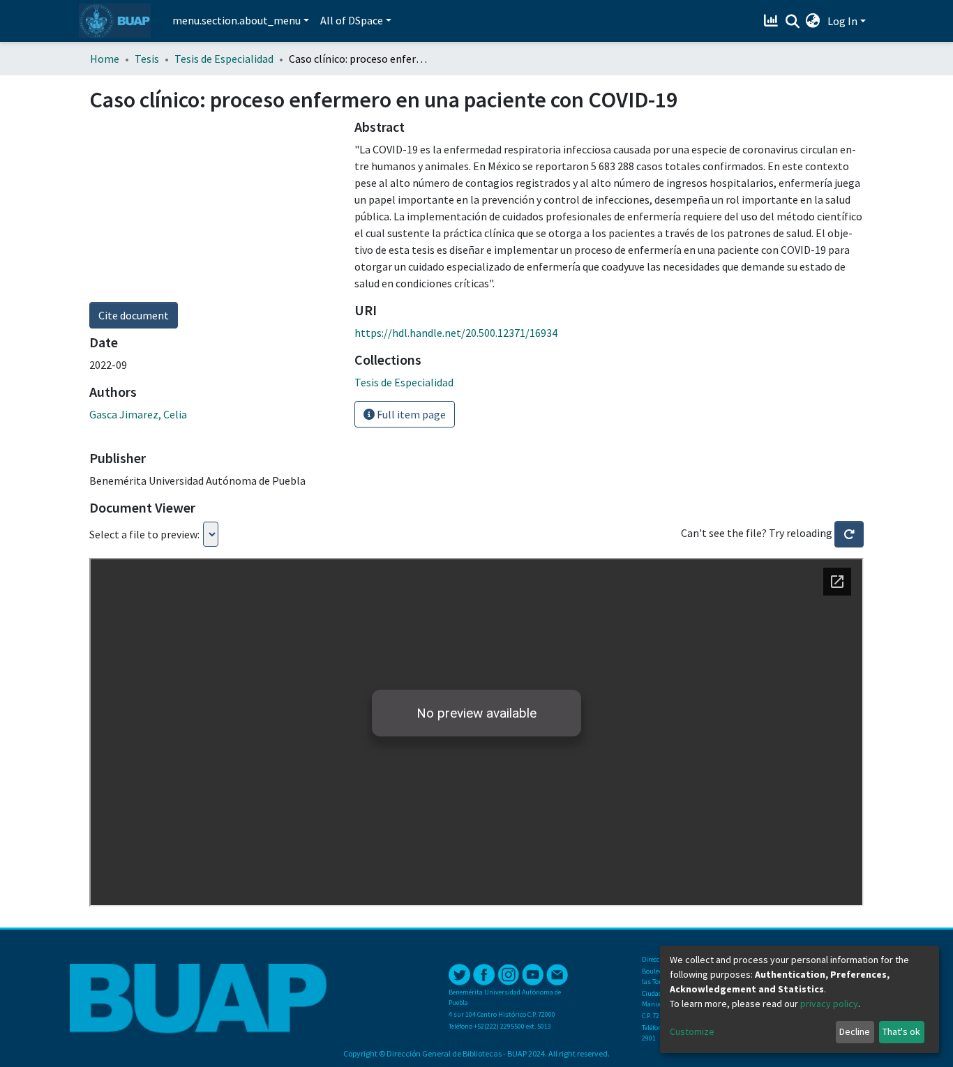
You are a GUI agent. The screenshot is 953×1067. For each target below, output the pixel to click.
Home (104, 59)
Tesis (147, 59)
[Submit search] (792, 22)
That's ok (901, 1031)
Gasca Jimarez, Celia (138, 414)
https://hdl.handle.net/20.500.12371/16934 (455, 333)
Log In (842, 21)
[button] (813, 21)
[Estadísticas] (773, 21)
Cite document (133, 315)
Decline (854, 1031)
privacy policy (829, 1003)
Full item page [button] (410, 414)
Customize (692, 1031)
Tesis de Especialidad (223, 59)
